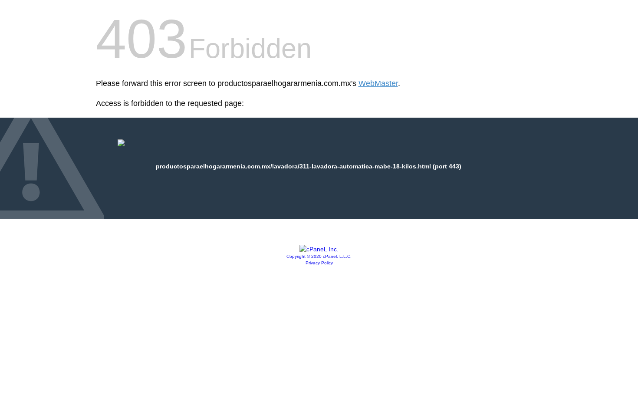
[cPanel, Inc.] (319, 249)
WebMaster (378, 83)
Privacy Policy (319, 262)
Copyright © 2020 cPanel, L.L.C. (319, 256)
